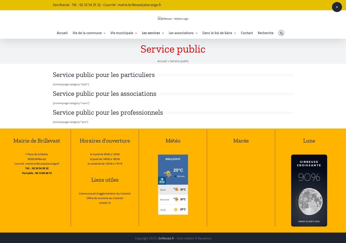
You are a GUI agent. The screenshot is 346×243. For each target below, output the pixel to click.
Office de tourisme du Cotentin (104, 198)
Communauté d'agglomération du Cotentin (105, 193)
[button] (281, 32)
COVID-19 (105, 203)
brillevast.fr (166, 238)
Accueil (162, 61)
